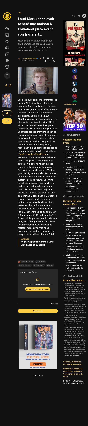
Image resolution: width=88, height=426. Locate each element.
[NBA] (74, 70)
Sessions (7, 54)
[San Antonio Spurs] (74, 89)
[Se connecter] (84, 16)
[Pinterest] (52, 58)
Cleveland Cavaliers (25, 265)
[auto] (74, 16)
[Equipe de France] (74, 96)
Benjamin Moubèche (30, 58)
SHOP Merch (7, 67)
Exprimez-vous (37, 311)
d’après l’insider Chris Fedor (32, 154)
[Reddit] (45, 61)
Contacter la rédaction (72, 362)
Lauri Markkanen (39, 265)
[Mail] (49, 61)
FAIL (19, 13)
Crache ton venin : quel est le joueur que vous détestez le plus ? (75, 249)
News (7, 35)
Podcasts (7, 47)
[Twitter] (10, 86)
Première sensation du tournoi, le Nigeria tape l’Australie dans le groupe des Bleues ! (76, 171)
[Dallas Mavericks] (74, 83)
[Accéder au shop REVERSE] (79, 16)
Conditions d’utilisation (72, 371)
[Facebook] (43, 58)
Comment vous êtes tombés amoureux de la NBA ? (75, 226)
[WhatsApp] (48, 58)
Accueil (7, 28)
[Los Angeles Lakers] (74, 77)
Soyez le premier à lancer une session (37, 289)
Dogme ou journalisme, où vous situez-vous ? (75, 148)
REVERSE (7, 60)
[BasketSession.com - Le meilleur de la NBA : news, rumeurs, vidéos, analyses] (7, 16)
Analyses (7, 41)
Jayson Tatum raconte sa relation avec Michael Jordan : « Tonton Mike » (76, 155)
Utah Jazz (50, 265)
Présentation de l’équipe (72, 369)
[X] (54, 61)
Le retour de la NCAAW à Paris (75, 162)
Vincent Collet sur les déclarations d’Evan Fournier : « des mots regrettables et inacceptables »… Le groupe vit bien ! (74, 184)
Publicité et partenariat (72, 364)
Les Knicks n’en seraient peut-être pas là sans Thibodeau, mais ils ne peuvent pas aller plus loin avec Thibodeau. (75, 238)
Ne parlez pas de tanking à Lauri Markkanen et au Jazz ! (37, 243)
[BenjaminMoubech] (40, 59)
